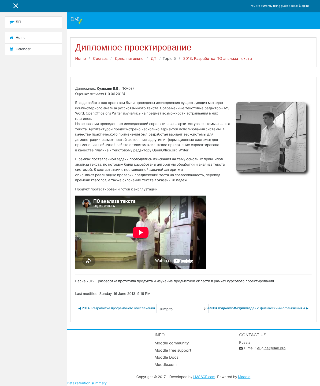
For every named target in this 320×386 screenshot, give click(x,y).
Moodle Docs (166, 357)
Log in (304, 5)
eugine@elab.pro (271, 348)
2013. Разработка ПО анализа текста (217, 58)
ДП (153, 58)
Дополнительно (129, 58)
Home (80, 58)
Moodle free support (173, 350)
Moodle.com (166, 364)
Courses (100, 58)
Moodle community (172, 343)
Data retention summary (87, 383)
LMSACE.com (204, 377)
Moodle (244, 377)
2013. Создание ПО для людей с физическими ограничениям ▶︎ (257, 308)
